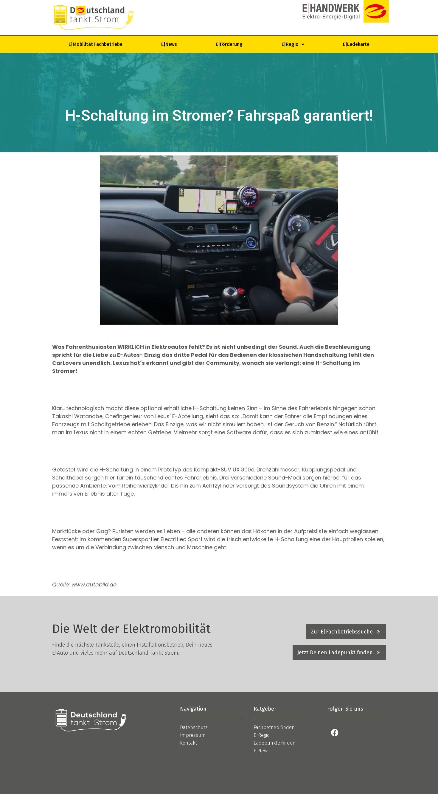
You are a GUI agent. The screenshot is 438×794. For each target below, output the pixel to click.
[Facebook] (334, 732)
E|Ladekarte (356, 44)
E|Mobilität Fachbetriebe (95, 44)
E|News (169, 44)
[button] (293, 44)
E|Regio (290, 44)
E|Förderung (229, 44)
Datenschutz (194, 727)
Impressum (193, 735)
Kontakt (188, 743)
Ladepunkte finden (275, 743)
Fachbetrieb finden (274, 727)
